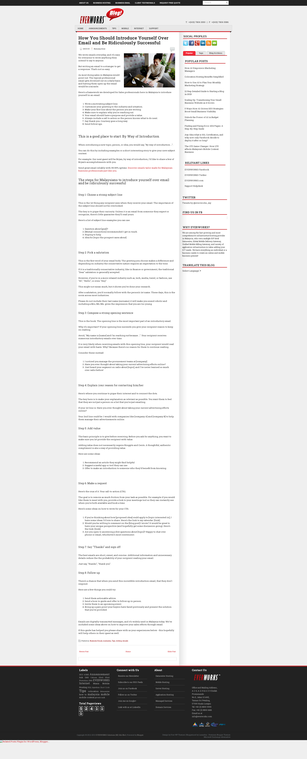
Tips (114, 28)
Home (80, 28)
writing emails (122, 641)
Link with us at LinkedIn (129, 707)
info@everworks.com (202, 716)
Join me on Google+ (127, 701)
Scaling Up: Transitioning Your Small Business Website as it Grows (203, 101)
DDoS (101, 677)
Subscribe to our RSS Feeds (130, 682)
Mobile (125, 28)
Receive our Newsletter (128, 676)
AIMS (86, 674)
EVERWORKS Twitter (196, 175)
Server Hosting (162, 688)
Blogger (140, 735)
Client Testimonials (145, 3)
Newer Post (84, 651)
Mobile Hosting (162, 682)
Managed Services (164, 701)
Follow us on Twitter (127, 694)
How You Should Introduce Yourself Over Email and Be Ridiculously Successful (123, 40)
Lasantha (203, 735)
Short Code (105, 687)
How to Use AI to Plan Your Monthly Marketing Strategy (203, 84)
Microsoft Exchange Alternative (217, 737)
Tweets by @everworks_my (196, 202)
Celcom (94, 677)
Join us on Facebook (127, 688)
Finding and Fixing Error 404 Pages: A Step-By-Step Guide (204, 127)
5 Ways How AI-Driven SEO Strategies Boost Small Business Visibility (204, 110)
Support (153, 28)
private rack (100, 697)
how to (83, 694)
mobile (105, 694)
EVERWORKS (101, 680)
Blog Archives (215, 53)
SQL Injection (94, 687)
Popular (189, 53)
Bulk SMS (84, 677)
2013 (81, 674)
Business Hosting (102, 3)
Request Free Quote (170, 3)
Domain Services (163, 707)
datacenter (105, 691)
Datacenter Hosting (164, 676)
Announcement (100, 674)
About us (83, 3)
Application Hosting (165, 694)
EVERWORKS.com (194, 180)
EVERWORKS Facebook (197, 169)
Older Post (172, 651)
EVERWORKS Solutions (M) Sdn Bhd (111, 735)
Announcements (98, 28)
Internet (139, 28)
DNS (90, 680)
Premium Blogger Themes (219, 735)
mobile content (86, 697)
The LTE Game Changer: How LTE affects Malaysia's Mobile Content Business (202, 149)
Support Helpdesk (194, 185)
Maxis (96, 683)
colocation (93, 691)
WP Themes (180, 735)
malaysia (107, 641)
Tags (201, 53)
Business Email (122, 3)
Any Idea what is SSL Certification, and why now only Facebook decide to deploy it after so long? (204, 137)
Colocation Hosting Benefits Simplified (204, 76)
